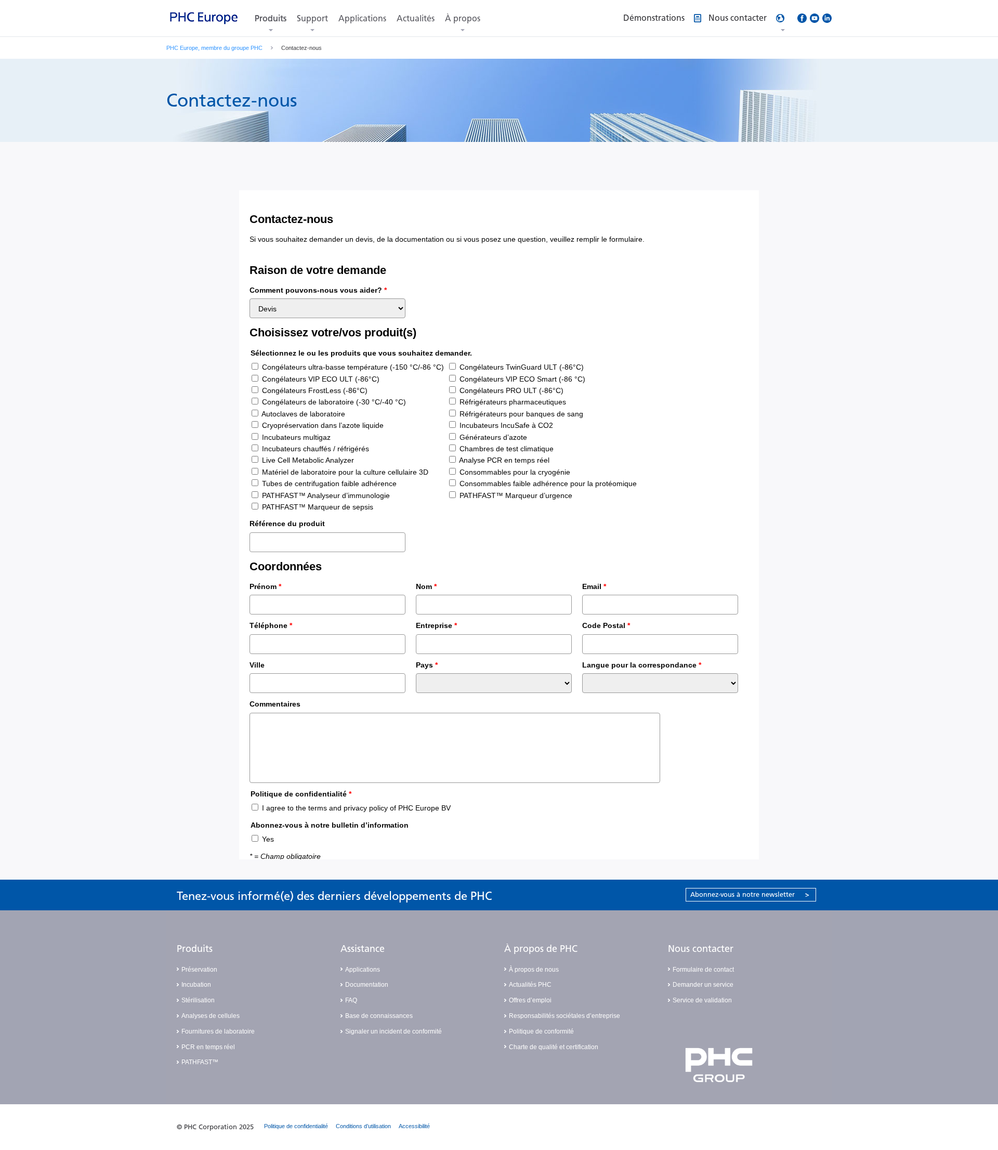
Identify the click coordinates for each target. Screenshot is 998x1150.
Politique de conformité (541, 1031)
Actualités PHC (530, 984)
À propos (462, 18)
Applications (362, 18)
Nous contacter (700, 949)
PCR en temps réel (208, 1047)
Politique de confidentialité (296, 1126)
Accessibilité (414, 1126)
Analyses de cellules (210, 1016)
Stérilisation (198, 1000)
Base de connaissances (379, 1016)
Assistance (362, 949)
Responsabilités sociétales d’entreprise (564, 1016)
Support (312, 18)
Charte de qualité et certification (553, 1047)
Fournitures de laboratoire (218, 1031)
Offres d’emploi (530, 1000)
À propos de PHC (540, 949)
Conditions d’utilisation (363, 1126)
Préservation (199, 969)
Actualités (416, 18)
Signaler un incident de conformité (393, 1031)
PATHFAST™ (199, 1062)
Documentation (366, 984)
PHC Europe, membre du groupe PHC (214, 48)
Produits (270, 18)
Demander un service (703, 984)
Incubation (196, 984)
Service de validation (702, 1000)
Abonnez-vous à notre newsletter (749, 894)
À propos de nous (534, 969)
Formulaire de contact (703, 969)
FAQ (351, 1000)
